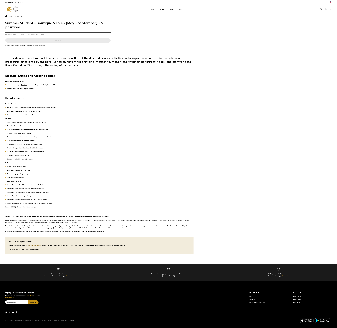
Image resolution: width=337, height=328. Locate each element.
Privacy (49, 320)
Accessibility (297, 302)
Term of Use (56, 320)
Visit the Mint (18, 2)
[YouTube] (13, 312)
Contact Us (297, 297)
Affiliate (72, 320)
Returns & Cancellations (257, 302)
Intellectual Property (40, 320)
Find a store (297, 299)
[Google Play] (322, 320)
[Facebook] (6, 312)
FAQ (250, 297)
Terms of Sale (64, 320)
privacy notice (9, 297)
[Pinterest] (17, 312)
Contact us (29, 296)
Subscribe (33, 302)
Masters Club (9, 2)
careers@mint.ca (35, 245)
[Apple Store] (306, 320)
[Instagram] (10, 312)
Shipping (252, 299)
